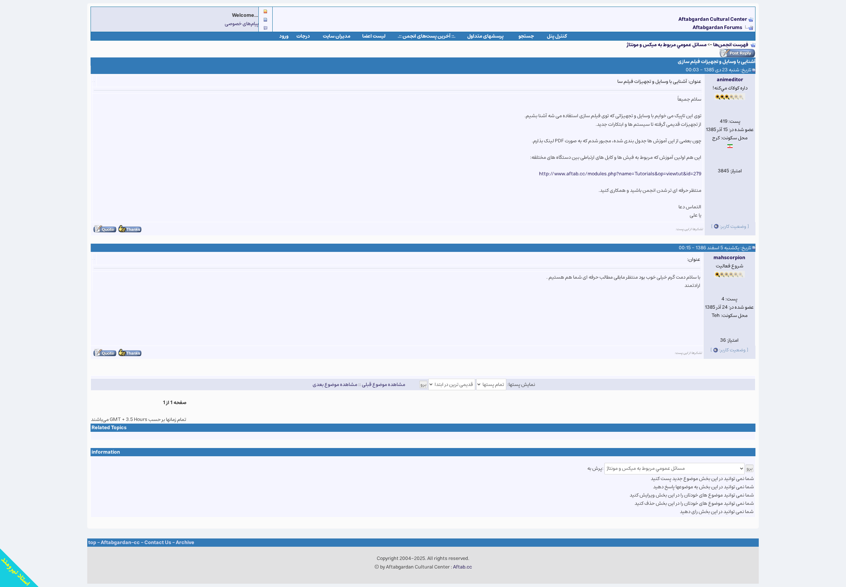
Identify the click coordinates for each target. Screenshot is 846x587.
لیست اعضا (374, 36)
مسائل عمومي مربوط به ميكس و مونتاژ (667, 44)
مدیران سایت (336, 36)
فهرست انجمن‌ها (730, 44)
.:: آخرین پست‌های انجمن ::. (426, 36)
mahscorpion (729, 257)
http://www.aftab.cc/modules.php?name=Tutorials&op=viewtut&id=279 (620, 173)
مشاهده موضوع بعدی (335, 384)
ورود (283, 36)
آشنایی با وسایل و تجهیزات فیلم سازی (716, 61)
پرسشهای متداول (485, 36)
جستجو (526, 36)
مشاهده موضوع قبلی (383, 384)
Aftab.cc (462, 567)
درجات (303, 36)
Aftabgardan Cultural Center (713, 19)
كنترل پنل (557, 36)
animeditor (730, 79)
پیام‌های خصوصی (241, 23)
